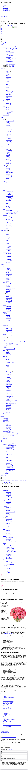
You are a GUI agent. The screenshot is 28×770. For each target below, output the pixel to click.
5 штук (8, 72)
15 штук (8, 74)
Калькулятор (6, 436)
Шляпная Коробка (10, 288)
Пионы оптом (9, 460)
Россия (8, 315)
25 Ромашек (9, 330)
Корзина (8, 206)
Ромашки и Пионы (10, 349)
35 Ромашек (9, 331)
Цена (5, 190)
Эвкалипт (9, 143)
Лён (7, 388)
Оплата (4, 6)
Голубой (8, 235)
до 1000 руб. (9, 193)
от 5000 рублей (10, 558)
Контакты (5, 13)
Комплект (6, 252)
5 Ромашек (8, 327)
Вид (5, 100)
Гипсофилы (9, 246)
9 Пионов (8, 271)
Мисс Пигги (9, 219)
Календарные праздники (9, 47)
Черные (8, 178)
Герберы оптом (9, 451)
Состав (5, 347)
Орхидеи (8, 138)
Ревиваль (8, 223)
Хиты (5, 420)
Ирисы (8, 135)
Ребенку (8, 308)
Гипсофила (9, 129)
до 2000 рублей (9, 555)
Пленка (8, 291)
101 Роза (8, 160)
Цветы (2, 117)
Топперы (8, 425)
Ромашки (3, 323)
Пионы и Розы (9, 547)
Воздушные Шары (7, 431)
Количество (6, 71)
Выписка (8, 540)
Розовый (8, 88)
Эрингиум (8, 412)
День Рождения (10, 52)
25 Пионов (9, 274)
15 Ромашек (9, 328)
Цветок (5, 241)
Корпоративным (6, 10)
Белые (8, 169)
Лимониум (9, 390)
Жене (8, 113)
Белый (8, 87)
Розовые (8, 171)
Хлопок (8, 247)
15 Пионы (8, 272)
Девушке (8, 109)
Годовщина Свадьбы (11, 58)
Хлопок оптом (9, 467)
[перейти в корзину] (1, 37)
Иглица (8, 380)
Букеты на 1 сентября (8, 702)
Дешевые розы (9, 191)
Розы (2, 146)
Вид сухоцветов (7, 371)
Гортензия (8, 378)
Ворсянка (8, 372)
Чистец (8, 409)
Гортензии (9, 132)
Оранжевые (9, 175)
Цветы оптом (9, 466)
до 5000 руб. (9, 198)
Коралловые (9, 177)
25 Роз (8, 156)
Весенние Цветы (7, 708)
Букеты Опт (3, 475)
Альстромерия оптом (11, 445)
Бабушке (8, 354)
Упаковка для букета (7, 703)
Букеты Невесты (4, 230)
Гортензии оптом (10, 454)
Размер (5, 181)
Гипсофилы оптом (10, 452)
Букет (8, 204)
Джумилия (9, 218)
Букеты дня (9, 103)
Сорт (5, 215)
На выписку (9, 55)
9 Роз (7, 153)
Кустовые (9, 210)
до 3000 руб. (9, 196)
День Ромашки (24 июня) (12, 344)
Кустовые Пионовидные (12, 212)
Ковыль (8, 383)
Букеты (2, 68)
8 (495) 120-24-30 (4, 16)
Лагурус (8, 387)
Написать (12, 66)
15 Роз (8, 155)
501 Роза (8, 162)
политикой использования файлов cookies (17, 764)
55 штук (8, 80)
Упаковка (6, 201)
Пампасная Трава (10, 396)
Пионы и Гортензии (11, 551)
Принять (14, 767)
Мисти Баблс (9, 220)
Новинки (6, 421)
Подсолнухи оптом (10, 461)
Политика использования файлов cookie (12, 725)
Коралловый (9, 96)
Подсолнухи (9, 140)
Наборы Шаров (10, 435)
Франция (8, 318)
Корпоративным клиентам (9, 719)
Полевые (8, 104)
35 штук (8, 77)
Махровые (9, 296)
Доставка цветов (7, 714)
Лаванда (8, 386)
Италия (8, 319)
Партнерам (5, 8)
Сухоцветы (3, 368)
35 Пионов (8, 275)
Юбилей (8, 57)
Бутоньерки (9, 253)
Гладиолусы (9, 131)
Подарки (5, 422)
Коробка (8, 203)
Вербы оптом (9, 448)
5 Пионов (8, 269)
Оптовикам (5, 9)
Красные (8, 168)
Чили (8, 320)
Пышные (8, 302)
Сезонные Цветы (7, 707)
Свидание (9, 51)
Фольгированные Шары (12, 434)
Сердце (8, 207)
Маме (7, 107)
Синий (8, 97)
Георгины (8, 126)
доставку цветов (8, 633)
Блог (4, 11)
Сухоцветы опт (7, 473)
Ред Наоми (9, 225)
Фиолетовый (9, 91)
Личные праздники (8, 49)
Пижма (8, 397)
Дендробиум (9, 134)
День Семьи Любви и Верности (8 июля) (15, 341)
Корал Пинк (9, 562)
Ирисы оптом (9, 455)
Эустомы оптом (9, 471)
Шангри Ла (9, 226)
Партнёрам (5, 713)
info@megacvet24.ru (10, 64)
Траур (2, 440)
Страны (5, 313)
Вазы (7, 424)
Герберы (8, 128)
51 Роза (8, 159)
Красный (8, 85)
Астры (8, 122)
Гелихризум (9, 374)
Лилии (8, 137)
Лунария (8, 391)
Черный (8, 99)
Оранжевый (9, 93)
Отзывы (5, 12)
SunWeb (10, 749)
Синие (7, 281)
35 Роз (8, 158)
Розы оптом (9, 463)
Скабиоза (8, 402)
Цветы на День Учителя (8, 697)
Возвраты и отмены (7, 721)
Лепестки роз (9, 150)
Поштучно (9, 152)
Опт (1, 441)
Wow (7, 228)
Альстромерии (10, 121)
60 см (8, 187)
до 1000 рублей (9, 554)
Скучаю (8, 62)
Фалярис (8, 406)
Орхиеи (8, 250)
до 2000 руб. (9, 194)
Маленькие (9, 335)
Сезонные (9, 298)
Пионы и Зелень (10, 550)
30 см (8, 182)
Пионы (8, 243)
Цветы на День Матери (8, 701)
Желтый (8, 90)
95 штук (8, 81)
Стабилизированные (11, 213)
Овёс (7, 393)
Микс (8, 84)
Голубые (8, 279)
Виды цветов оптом (8, 444)
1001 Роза (8, 163)
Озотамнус (9, 394)
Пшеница (8, 399)
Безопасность (6, 720)
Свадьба (8, 54)
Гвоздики (9, 125)
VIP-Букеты (5, 704)
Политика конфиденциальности (10, 723)
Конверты (8, 430)
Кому (5, 106)
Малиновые (9, 172)
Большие (8, 303)
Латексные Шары (10, 432)
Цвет (5, 82)
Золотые (8, 179)
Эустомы (8, 144)
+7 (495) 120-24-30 (11, 65)
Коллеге (8, 110)
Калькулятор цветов (7, 479)
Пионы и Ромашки (10, 545)
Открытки (8, 427)
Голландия (9, 316)
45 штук (8, 78)
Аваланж (8, 216)
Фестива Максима (10, 564)
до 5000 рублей (9, 557)
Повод (2, 44)
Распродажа (3, 476)
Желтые (8, 174)
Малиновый (9, 94)
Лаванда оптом (9, 457)
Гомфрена (8, 377)
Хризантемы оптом (10, 469)
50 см (8, 185)
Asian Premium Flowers (21, 480)
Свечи (8, 428)
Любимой (8, 309)
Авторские (8, 101)
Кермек (8, 381)
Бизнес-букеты (6, 698)
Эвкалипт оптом (10, 470)
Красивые (9, 299)
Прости (8, 60)
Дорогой (8, 262)
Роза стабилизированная (12, 400)
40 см (8, 184)
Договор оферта (6, 722)
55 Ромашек (9, 333)
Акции (5, 312)
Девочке (8, 311)
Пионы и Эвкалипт (10, 548)
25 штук (8, 75)
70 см (8, 188)
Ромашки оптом (10, 464)
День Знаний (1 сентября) (11, 48)
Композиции (9, 286)
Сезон (5, 337)
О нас (4, 4)
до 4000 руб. (9, 197)
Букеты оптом (10, 447)
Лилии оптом (9, 458)
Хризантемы (9, 141)
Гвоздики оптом (10, 450)
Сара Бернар (9, 295)
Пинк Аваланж (10, 222)
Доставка (5, 5)
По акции (6, 115)
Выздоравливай (10, 61)
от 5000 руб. (9, 260)
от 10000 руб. (9, 200)
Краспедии (9, 384)
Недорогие (9, 301)
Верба (8, 123)
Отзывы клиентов (7, 726)
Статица (8, 405)
